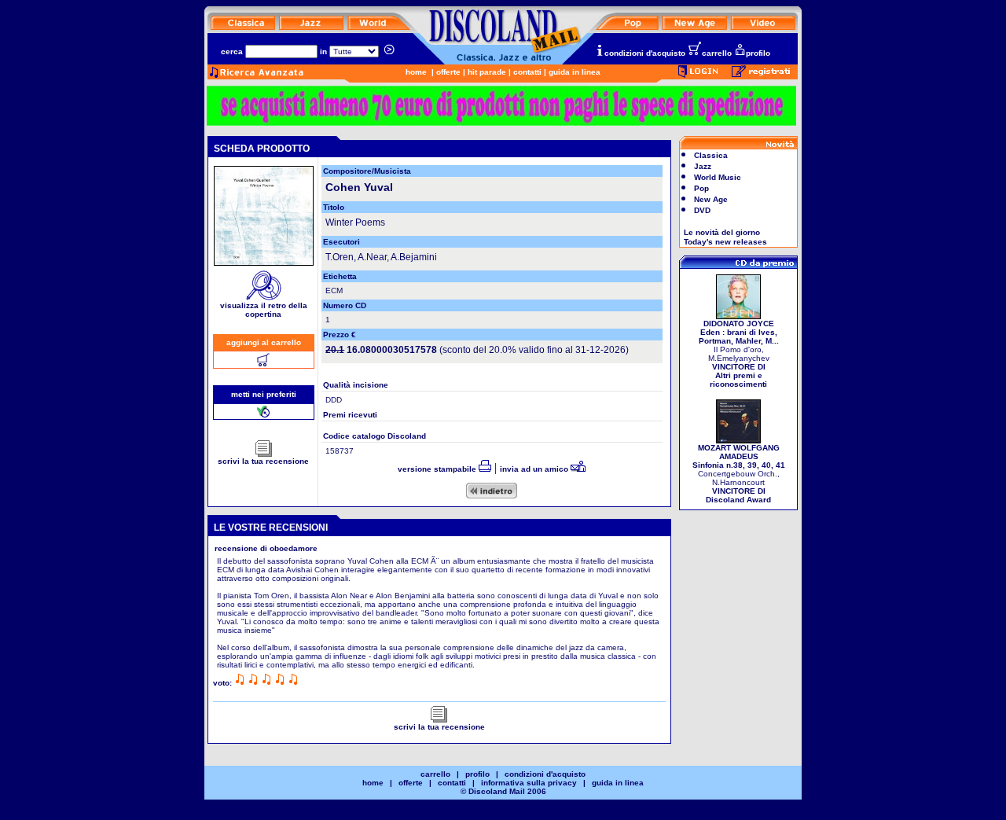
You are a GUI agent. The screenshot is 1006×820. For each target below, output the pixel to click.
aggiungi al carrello (263, 342)
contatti (527, 72)
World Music (717, 177)
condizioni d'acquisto (644, 53)
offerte (448, 72)
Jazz (702, 166)
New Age (711, 199)
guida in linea (574, 72)
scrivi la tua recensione (263, 461)
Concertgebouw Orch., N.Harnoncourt (738, 473)
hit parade (487, 72)
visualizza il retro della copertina (263, 309)
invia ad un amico (535, 469)
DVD (702, 210)
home (416, 72)
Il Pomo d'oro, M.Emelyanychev (739, 353)
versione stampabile (438, 469)
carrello (717, 53)
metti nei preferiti (263, 394)
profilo (758, 53)
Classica (711, 155)
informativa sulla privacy (529, 782)
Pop (701, 188)
